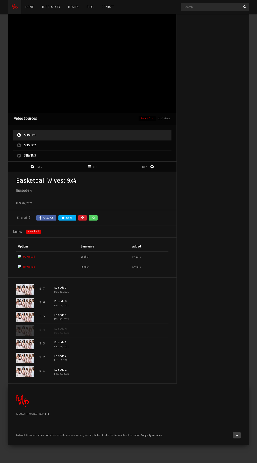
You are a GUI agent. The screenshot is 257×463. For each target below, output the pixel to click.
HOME (29, 7)
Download (33, 231)
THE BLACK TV (51, 7)
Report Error (147, 118)
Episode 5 (60, 315)
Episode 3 (60, 342)
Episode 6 (60, 301)
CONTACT (108, 7)
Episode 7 (60, 287)
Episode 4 (60, 328)
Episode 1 (60, 369)
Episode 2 (60, 356)
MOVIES (73, 7)
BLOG (90, 7)
